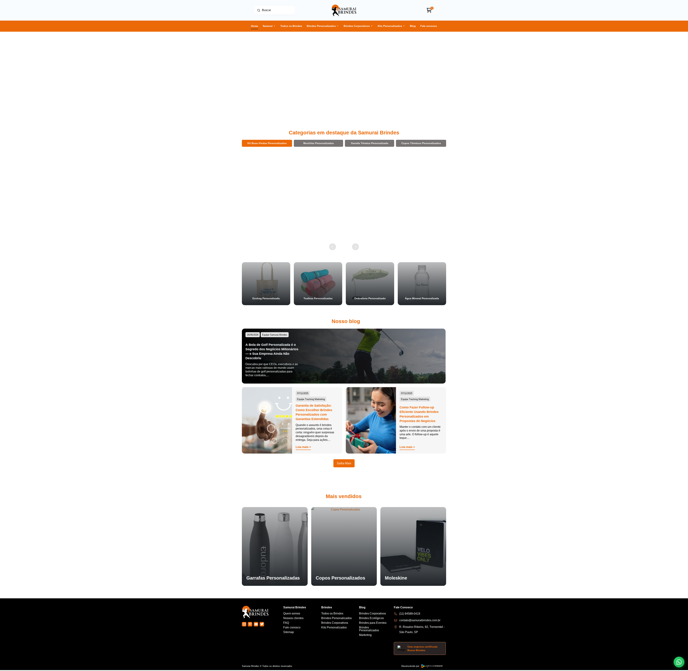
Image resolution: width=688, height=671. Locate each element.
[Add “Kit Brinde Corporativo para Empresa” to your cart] (338, 233)
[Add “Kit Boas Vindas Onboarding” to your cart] (389, 233)
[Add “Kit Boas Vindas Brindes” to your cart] (287, 233)
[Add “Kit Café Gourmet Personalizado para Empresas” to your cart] (440, 237)
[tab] (267, 143)
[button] (263, 233)
